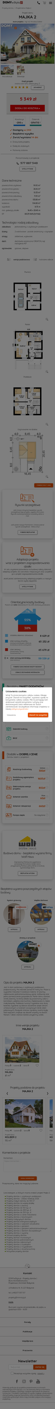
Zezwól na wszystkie (38, 715)
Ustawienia (11, 715)
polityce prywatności (19, 709)
